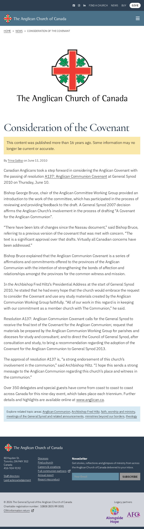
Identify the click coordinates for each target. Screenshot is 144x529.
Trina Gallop (15, 160)
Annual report (45, 475)
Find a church (98, 5)
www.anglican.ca (90, 399)
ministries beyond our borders (104, 416)
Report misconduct (49, 479)
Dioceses (43, 458)
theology (131, 416)
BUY (124, 5)
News (114, 5)
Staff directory (12, 476)
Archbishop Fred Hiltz (86, 411)
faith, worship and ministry (118, 411)
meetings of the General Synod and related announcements (45, 416)
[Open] (138, 18)
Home (7, 31)
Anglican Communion (56, 411)
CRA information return (17, 510)
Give (135, 5)
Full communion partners (52, 471)
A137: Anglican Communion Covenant (76, 176)
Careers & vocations (49, 466)
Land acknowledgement (17, 480)
